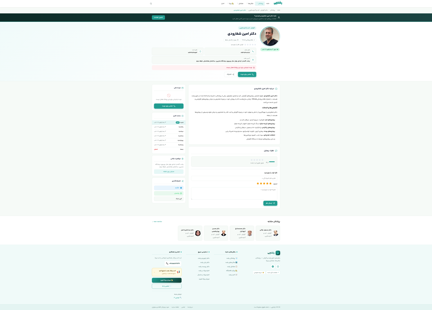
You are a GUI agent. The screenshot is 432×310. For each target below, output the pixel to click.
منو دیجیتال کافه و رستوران (160, 307)
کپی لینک (179, 199)
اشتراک (229, 74)
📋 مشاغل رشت (232, 266)
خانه (267, 3)
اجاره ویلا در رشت (204, 270)
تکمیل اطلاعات (158, 17)
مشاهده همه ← (157, 221)
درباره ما (190, 307)
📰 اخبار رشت (233, 275)
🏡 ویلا (231, 3)
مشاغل (240, 3)
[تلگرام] (273, 266)
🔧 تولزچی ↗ (178, 298)
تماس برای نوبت (245, 74)
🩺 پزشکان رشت (231, 258)
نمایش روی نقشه (168, 171)
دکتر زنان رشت (204, 262)
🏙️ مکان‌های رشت (231, 262)
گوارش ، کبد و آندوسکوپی (247, 28)
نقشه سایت (175, 307)
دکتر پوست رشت (203, 266)
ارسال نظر (269, 203)
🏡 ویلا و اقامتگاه (231, 270)
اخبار (222, 3)
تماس (183, 307)
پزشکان (260, 3)
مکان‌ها (250, 3)
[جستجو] (151, 4)
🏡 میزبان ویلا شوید (166, 280)
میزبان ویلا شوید (204, 279)
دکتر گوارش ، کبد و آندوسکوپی (258, 10)
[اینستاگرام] (278, 266)
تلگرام (177, 188)
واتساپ (176, 193)
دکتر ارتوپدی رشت (203, 258)
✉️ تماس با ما (166, 286)
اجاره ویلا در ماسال (203, 275)
